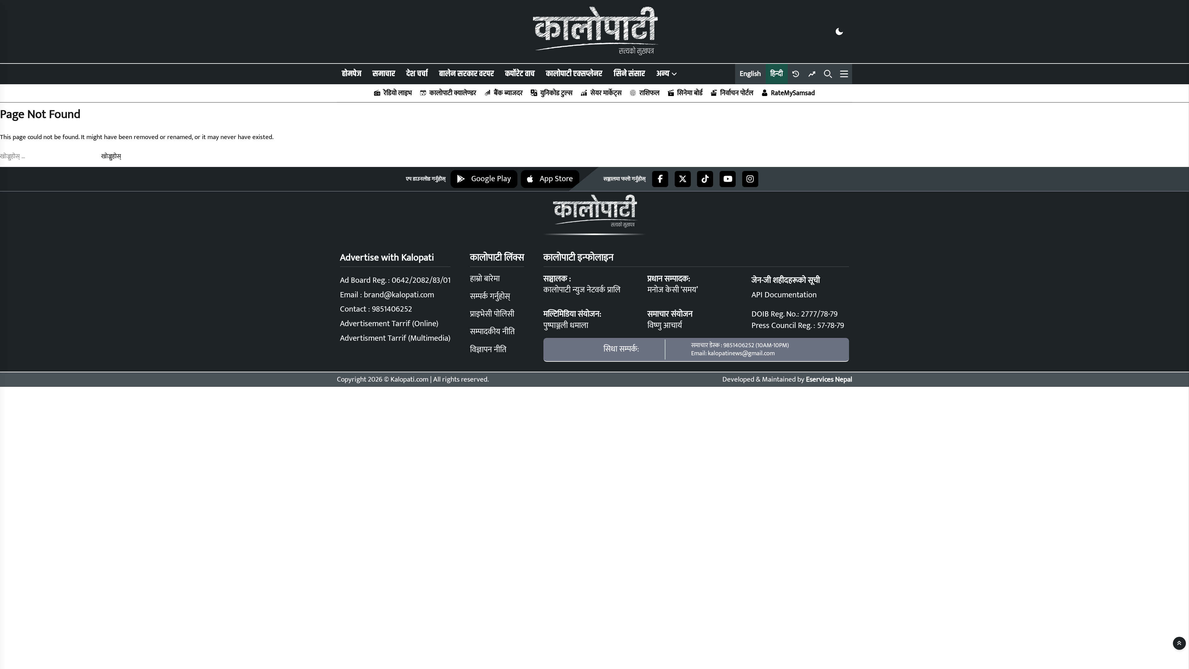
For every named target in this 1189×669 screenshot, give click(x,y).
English (750, 74)
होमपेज (351, 73)
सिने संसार (629, 73)
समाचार (383, 73)
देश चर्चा (417, 73)
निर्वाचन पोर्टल (736, 93)
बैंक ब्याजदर (508, 93)
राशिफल (649, 93)
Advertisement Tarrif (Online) (389, 323)
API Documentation (784, 295)
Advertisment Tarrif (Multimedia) (395, 338)
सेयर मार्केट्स (605, 93)
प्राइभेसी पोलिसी (492, 314)
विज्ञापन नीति (488, 349)
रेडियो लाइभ (398, 93)
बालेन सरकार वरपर (466, 73)
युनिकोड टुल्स (556, 93)
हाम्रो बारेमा (485, 279)
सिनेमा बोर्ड (690, 93)
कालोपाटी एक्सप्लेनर (574, 73)
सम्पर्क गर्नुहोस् (490, 296)
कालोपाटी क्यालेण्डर (452, 93)
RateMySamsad (793, 93)
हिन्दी (776, 74)
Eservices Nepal (829, 379)
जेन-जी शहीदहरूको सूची (785, 280)
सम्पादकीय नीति (492, 332)
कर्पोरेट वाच (520, 73)
